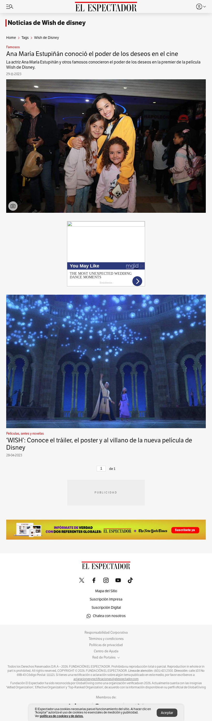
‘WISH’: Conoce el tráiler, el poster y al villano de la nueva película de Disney (99, 443)
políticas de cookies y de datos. (62, 716)
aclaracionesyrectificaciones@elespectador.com (106, 679)
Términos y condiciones (106, 639)
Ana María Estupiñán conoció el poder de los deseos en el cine (92, 54)
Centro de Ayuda (106, 651)
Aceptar (167, 713)
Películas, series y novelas (25, 434)
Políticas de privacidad (106, 645)
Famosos (13, 47)
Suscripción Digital (106, 607)
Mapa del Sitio (106, 591)
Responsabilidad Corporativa (106, 632)
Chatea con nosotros (109, 616)
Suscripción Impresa (106, 599)
